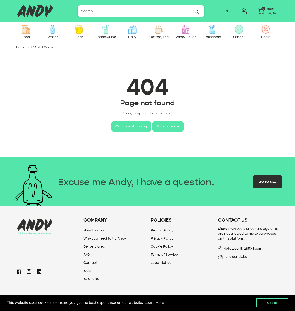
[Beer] (79, 29)
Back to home (168, 126)
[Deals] (265, 29)
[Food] (26, 29)
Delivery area (94, 247)
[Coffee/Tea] (159, 29)
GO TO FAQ (267, 182)
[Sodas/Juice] (106, 29)
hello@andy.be (235, 257)
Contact (90, 263)
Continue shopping (131, 126)
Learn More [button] (154, 303)
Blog (87, 271)
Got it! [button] (272, 303)
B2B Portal (91, 279)
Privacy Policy (162, 238)
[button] (267, 11)
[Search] (196, 11)
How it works (93, 230)
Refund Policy (162, 230)
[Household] (212, 29)
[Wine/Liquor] (185, 29)
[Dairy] (132, 29)
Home (21, 47)
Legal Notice (161, 263)
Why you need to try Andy (104, 238)
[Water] (52, 29)
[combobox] (141, 11)
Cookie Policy (162, 247)
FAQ (86, 255)
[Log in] (244, 11)
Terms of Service (164, 255)
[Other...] (239, 29)
